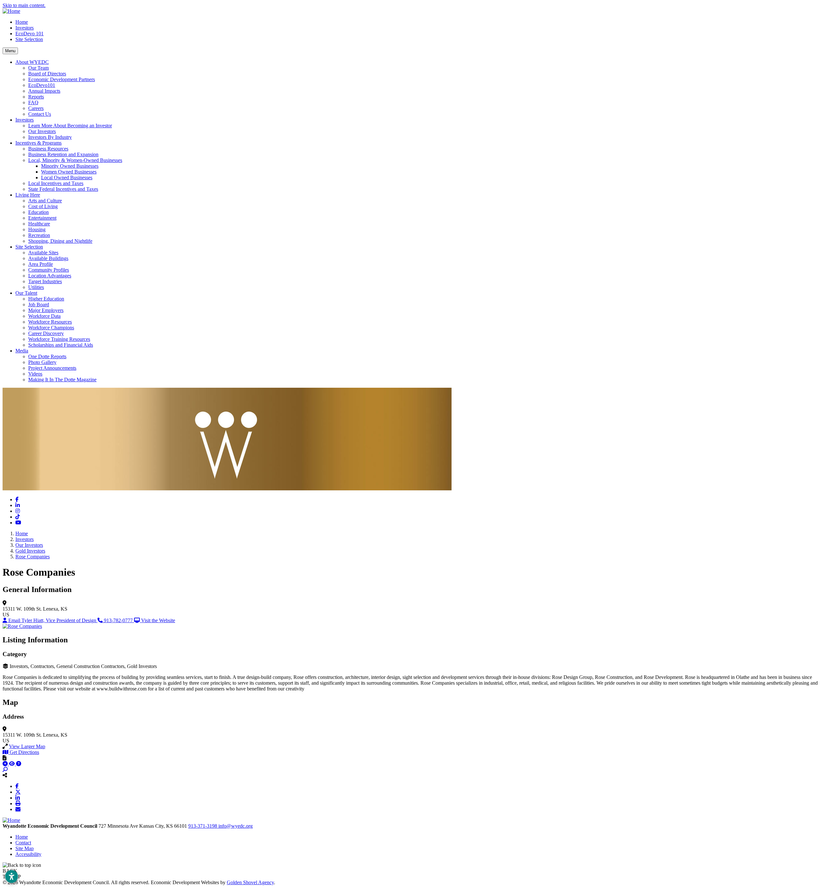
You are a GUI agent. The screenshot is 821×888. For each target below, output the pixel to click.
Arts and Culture (45, 200)
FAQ (33, 102)
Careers (36, 108)
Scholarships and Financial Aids (60, 345)
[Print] (18, 803)
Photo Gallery (42, 362)
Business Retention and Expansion (63, 154)
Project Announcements (52, 368)
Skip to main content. (24, 5)
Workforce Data (44, 316)
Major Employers (45, 310)
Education (38, 212)
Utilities (36, 287)
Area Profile (40, 264)
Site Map (24, 848)
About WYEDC (32, 62)
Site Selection (29, 39)
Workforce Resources (50, 322)
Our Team (38, 68)
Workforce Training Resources (59, 339)
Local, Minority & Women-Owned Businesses (75, 160)
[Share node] (5, 775)
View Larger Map (27, 746)
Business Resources (48, 148)
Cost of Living (43, 206)
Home (21, 22)
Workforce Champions (51, 327)
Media (21, 350)
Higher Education (46, 298)
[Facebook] (17, 786)
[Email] (18, 809)
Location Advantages (49, 275)
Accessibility (28, 854)
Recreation (39, 235)
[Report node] (4, 757)
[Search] (5, 769)
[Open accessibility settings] (11, 876)
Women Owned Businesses (69, 171)
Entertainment (42, 218)
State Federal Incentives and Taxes (63, 189)
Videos (35, 373)
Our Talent (26, 293)
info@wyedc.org (235, 826)
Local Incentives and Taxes (55, 183)
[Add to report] (6, 763)
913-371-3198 (203, 826)
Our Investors (42, 131)
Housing (37, 229)
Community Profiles (48, 270)
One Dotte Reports (47, 356)
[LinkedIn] (17, 797)
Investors (24, 27)
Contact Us (39, 114)
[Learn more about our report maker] (18, 763)
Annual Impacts (44, 91)
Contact (23, 842)
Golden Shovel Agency (250, 882)
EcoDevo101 (41, 85)
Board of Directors (47, 73)
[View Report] (12, 763)
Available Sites (43, 252)
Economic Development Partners (61, 79)
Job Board (38, 304)
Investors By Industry (50, 137)
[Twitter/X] (18, 791)
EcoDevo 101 (29, 33)
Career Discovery (46, 333)
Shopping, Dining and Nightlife (60, 241)
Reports (36, 96)
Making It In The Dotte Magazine (62, 379)
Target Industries (45, 281)
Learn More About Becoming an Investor (70, 125)
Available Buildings (48, 258)
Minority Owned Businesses (69, 166)
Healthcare (39, 223)
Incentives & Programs (38, 143)
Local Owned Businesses (66, 177)
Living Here (27, 195)
